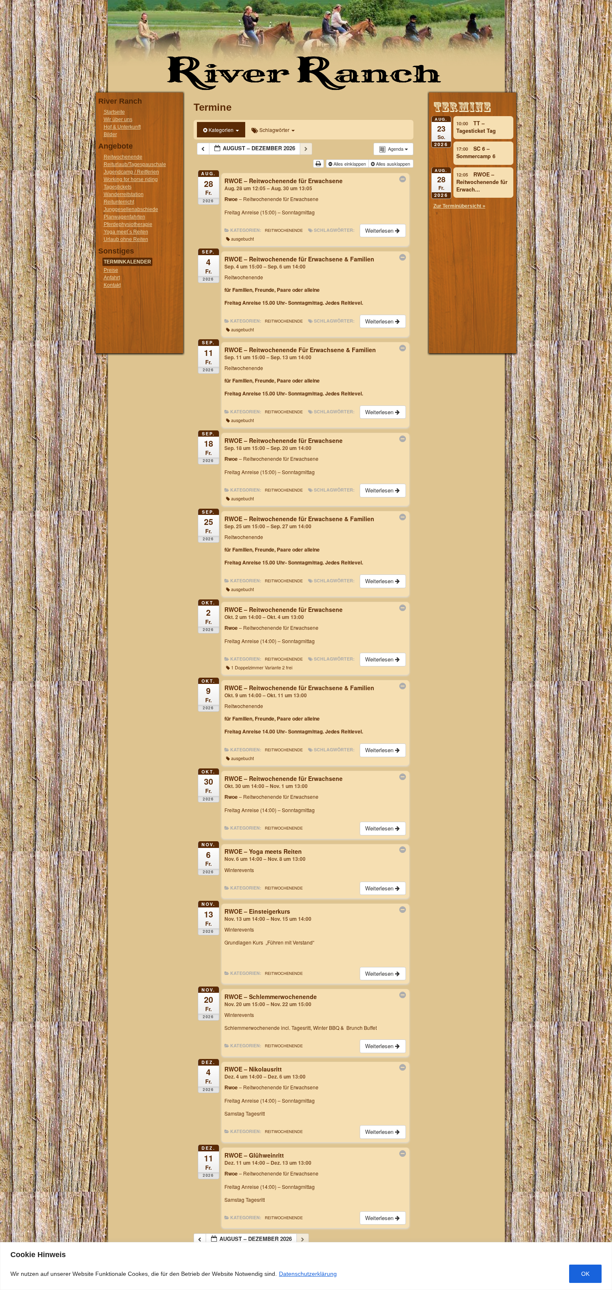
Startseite (114, 112)
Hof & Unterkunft (122, 127)
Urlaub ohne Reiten (126, 239)
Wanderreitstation (124, 194)
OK (585, 1273)
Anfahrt (112, 278)
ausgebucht (242, 239)
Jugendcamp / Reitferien (131, 172)
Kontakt (112, 285)
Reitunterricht (119, 202)
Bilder (110, 134)
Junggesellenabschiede (131, 209)
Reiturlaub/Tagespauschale (135, 164)
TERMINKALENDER (127, 262)
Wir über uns (118, 119)
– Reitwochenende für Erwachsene (271, 198)
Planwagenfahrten (124, 217)
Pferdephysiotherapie (128, 224)
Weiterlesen (380, 230)
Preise (111, 270)
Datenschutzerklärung (308, 1273)
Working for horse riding (131, 179)
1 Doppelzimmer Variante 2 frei (261, 667)
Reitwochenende (123, 157)
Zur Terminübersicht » (459, 206)
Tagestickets (118, 187)
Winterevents (239, 869)
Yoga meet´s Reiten (126, 232)
